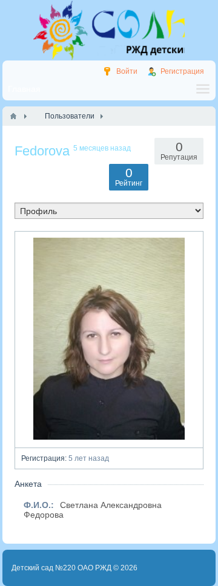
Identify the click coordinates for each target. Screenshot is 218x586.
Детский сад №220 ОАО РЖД (61, 568)
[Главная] (13, 116)
